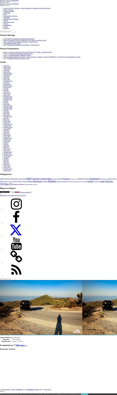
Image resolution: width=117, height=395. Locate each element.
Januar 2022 (6, 95)
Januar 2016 (6, 167)
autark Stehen (22, 179)
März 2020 (6, 113)
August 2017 (6, 141)
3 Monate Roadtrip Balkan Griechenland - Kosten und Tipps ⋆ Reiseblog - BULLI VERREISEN (29, 57)
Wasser (22, 184)
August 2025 (6, 69)
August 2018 (6, 129)
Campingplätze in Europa (10, 16)
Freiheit (87, 179)
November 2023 (7, 81)
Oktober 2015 (7, 170)
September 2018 (7, 127)
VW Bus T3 (6, 184)
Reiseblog (19, 181)
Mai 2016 (6, 161)
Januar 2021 (6, 104)
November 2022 (7, 85)
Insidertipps (95, 178)
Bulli (28, 178)
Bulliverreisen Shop (8, 22)
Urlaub (90, 181)
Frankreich (81, 179)
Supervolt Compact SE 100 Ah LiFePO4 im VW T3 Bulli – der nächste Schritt (24, 40)
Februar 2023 (7, 84)
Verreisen (109, 181)
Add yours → (21, 345)
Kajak (101, 179)
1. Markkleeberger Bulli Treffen (12, 43)
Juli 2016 (5, 158)
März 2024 (6, 78)
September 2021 (7, 99)
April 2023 (6, 82)
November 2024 (7, 73)
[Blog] (25, 192)
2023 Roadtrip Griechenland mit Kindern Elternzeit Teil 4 (19, 39)
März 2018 (6, 133)
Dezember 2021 (7, 96)
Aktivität (7, 179)
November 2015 (7, 169)
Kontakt (5, 27)
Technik (5, 20)
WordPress (36, 389)
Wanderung (15, 184)
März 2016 (6, 164)
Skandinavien (71, 181)
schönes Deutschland (62, 181)
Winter (30, 184)
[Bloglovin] (16, 263)
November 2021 (7, 98)
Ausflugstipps (14, 179)
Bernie (5, 52)
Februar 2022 (7, 93)
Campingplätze (46, 178)
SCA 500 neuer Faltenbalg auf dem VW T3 (21, 54)
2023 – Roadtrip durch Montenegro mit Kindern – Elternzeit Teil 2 (21, 45)
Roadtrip (52, 181)
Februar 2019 (7, 121)
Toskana (85, 181)
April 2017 (6, 146)
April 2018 (6, 132)
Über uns (5, 23)
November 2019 (7, 116)
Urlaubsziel (96, 181)
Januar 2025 (6, 72)
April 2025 (6, 70)
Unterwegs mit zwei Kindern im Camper (69, 57)
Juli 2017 (5, 143)
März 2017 (6, 147)
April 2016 (6, 163)
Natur (1, 181)
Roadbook (45, 181)
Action (2, 179)
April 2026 (6, 65)
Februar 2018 (7, 135)
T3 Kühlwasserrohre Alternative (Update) (19, 55)
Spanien (75, 181)
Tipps (4, 14)
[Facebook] (16, 223)
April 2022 (6, 92)
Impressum (6, 28)
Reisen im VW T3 (8, 10)
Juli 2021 (5, 101)
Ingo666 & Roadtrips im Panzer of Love (19, 58)
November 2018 (7, 124)
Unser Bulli (6, 17)
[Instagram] (16, 210)
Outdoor (14, 181)
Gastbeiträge (6, 13)
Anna (4, 55)
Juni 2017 (6, 144)
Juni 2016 (6, 160)
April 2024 (6, 76)
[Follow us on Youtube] (16, 249)
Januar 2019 (6, 122)
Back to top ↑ (48, 389)
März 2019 (6, 119)
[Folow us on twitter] (16, 236)
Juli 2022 (5, 89)
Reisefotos (25, 181)
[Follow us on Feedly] (16, 276)
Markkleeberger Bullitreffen (11, 19)
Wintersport (35, 184)
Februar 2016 (7, 166)
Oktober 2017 (7, 139)
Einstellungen (84, 394)
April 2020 (6, 112)
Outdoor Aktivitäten (8, 11)
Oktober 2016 (7, 153)
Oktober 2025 (7, 67)
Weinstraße (26, 184)
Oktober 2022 (7, 87)
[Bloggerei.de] (16, 192)
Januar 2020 (6, 115)
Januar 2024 (6, 79)
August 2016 (6, 156)
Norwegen (5, 181)
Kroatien (114, 179)
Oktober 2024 (7, 75)
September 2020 (7, 109)
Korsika (110, 179)
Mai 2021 (6, 102)
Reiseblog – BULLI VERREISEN (13, 389)
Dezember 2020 (7, 106)
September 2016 (7, 155)
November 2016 (7, 152)
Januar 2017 (6, 150)
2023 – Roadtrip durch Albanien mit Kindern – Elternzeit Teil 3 (20, 42)
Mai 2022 (6, 90)
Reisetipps (37, 181)
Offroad (10, 181)
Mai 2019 (6, 118)
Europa (66, 178)
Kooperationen (7, 25)
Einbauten (60, 179)
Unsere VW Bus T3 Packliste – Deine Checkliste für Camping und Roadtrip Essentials (26, 8)
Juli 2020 (5, 110)
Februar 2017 (7, 149)
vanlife (102, 181)
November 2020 (7, 107)
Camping (36, 178)
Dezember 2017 (7, 138)
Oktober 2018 (7, 126)
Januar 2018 (6, 136)
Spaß (79, 181)
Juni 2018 (6, 130)
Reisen (30, 181)
